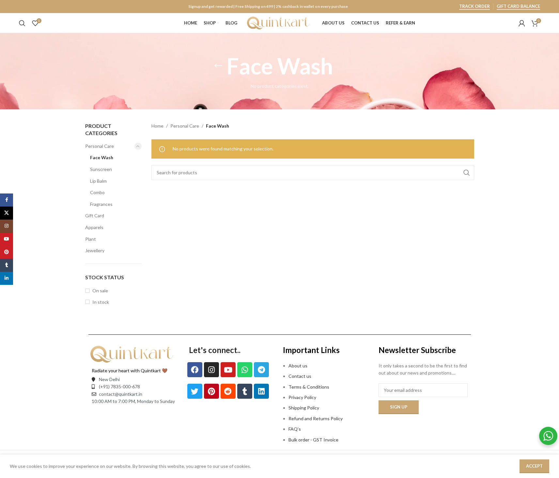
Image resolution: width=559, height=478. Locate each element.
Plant (90, 239)
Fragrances (101, 204)
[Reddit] (228, 391)
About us (297, 365)
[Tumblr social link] (6, 265)
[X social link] (6, 213)
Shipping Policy (303, 407)
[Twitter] (194, 391)
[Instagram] (211, 369)
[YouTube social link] (6, 239)
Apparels (94, 227)
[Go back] (218, 65)
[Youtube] (228, 369)
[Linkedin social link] (6, 278)
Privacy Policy (302, 397)
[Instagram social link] (6, 226)
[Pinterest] (211, 391)
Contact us (299, 376)
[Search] (22, 23)
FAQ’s (294, 429)
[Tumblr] (244, 391)
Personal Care (99, 146)
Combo (97, 192)
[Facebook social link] (6, 200)
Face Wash (101, 157)
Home (157, 126)
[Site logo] (281, 22)
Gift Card (94, 215)
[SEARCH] (466, 172)
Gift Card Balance (518, 6)
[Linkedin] (261, 391)
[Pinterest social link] (6, 252)
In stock (100, 302)
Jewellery (94, 250)
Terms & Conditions (308, 387)
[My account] (521, 23)
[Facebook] (194, 369)
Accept (534, 466)
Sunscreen (101, 169)
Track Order (474, 6)
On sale (100, 290)
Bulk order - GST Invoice (313, 439)
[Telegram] (261, 369)
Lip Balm (98, 181)
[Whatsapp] (244, 369)
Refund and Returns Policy (315, 418)
